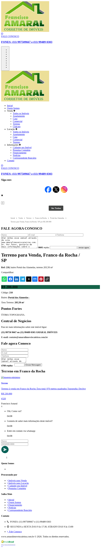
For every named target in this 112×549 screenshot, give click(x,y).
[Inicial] (25, 31)
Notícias (16, 155)
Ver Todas (56, 208)
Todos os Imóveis (21, 113)
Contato (10, 160)
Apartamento (19, 116)
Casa (15, 118)
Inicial (10, 105)
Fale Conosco (15, 531)
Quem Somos (13, 108)
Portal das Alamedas (19, 297)
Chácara (16, 126)
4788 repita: (7, 365)
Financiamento (19, 152)
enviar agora (84, 247)
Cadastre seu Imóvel (22, 147)
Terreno (16, 124)
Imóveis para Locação (18, 483)
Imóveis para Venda (17, 480)
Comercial (17, 121)
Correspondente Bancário (24, 158)
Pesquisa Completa (21, 150)
